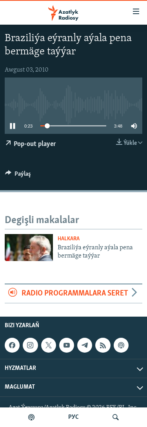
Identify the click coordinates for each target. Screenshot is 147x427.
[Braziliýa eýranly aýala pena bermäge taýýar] (29, 247)
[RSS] (102, 345)
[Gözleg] (115, 417)
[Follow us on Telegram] (84, 345)
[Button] (18, 175)
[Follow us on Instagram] (30, 345)
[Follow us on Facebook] (12, 345)
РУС (73, 417)
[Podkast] (31, 417)
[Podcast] (121, 345)
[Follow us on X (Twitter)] (48, 345)
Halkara (69, 239)
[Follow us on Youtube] (66, 345)
